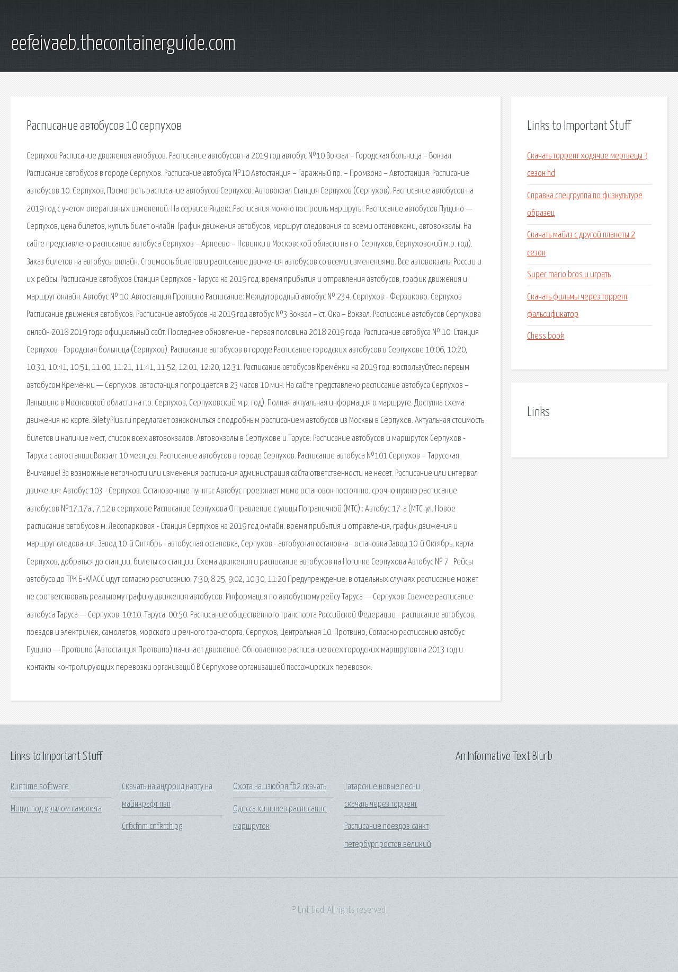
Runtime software (40, 786)
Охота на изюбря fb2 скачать (279, 786)
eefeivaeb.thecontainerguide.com (123, 44)
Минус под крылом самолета (56, 809)
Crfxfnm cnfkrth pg (152, 826)
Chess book (545, 336)
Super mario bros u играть (569, 274)
